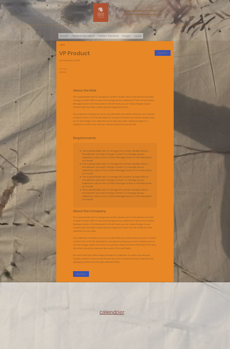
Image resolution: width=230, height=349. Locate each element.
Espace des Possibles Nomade (139, 10)
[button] (163, 53)
